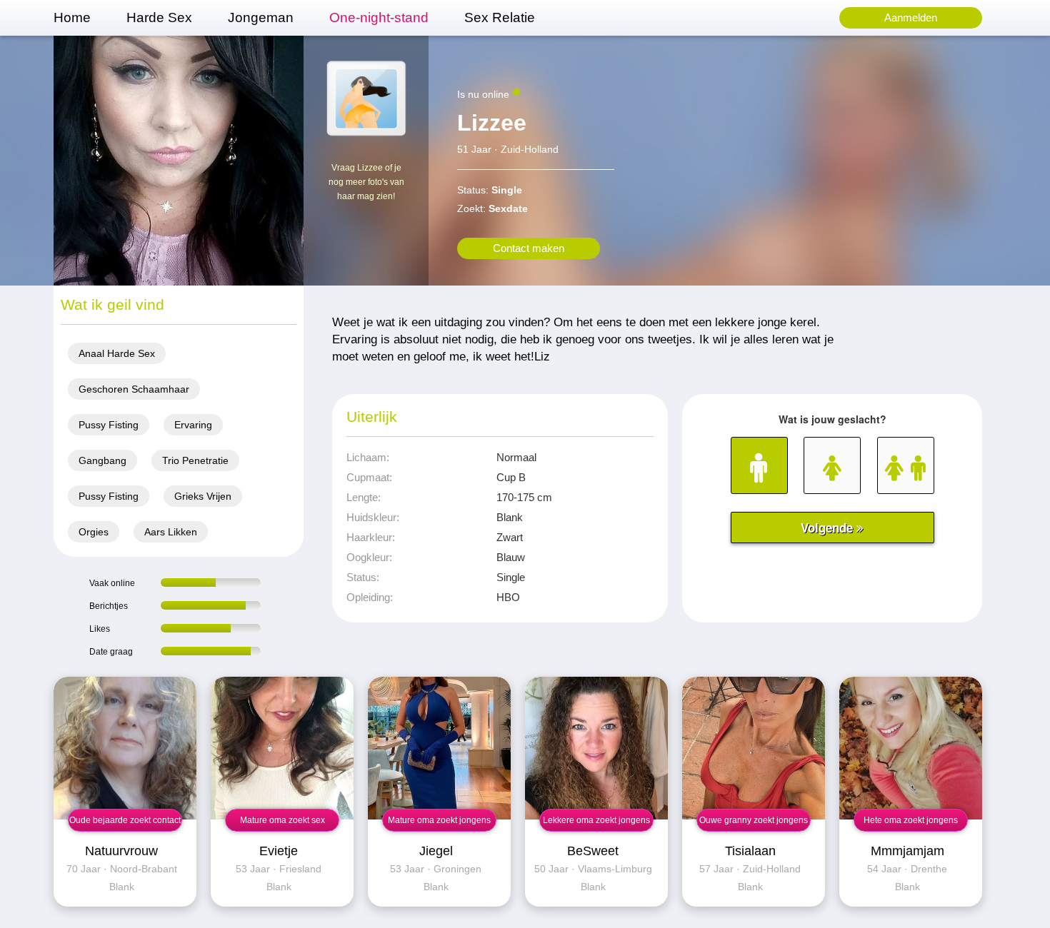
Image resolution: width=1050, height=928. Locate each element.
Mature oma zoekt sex (282, 820)
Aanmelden (910, 17)
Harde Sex (159, 17)
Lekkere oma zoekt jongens (596, 820)
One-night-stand (379, 17)
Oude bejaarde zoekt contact (125, 820)
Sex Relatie (499, 17)
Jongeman (261, 17)
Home (72, 17)
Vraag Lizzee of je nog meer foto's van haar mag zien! (366, 182)
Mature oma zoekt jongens (439, 820)
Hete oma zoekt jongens (911, 820)
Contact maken (528, 248)
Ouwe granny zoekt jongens (753, 820)
